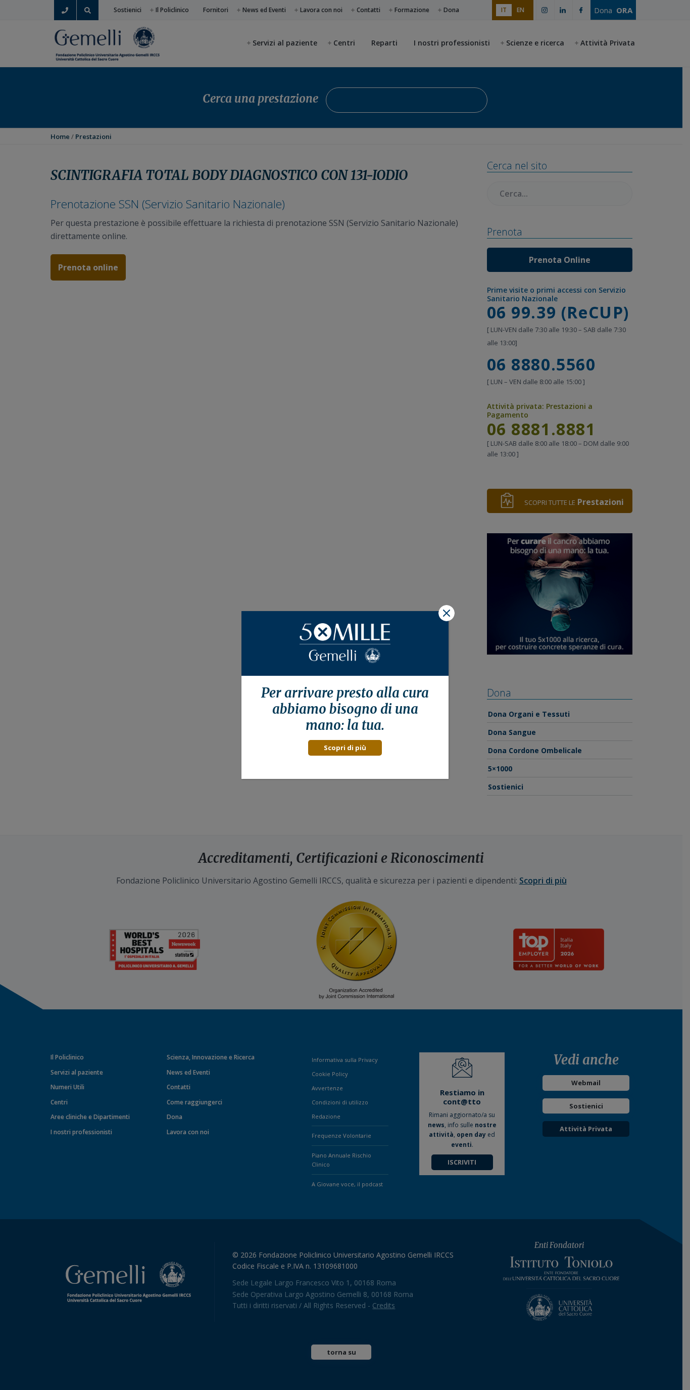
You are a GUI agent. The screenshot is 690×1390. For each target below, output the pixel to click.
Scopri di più (345, 747)
